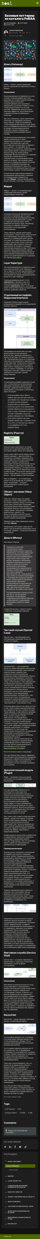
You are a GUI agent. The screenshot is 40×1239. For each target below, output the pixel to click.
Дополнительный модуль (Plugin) (19, 1211)
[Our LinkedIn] (10, 1147)
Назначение (13, 1170)
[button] (20, 74)
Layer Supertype (14, 1181)
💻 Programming (10, 23)
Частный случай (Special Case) (20, 1206)
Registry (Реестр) (15, 1192)
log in (15, 1131)
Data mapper (16, 258)
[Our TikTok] (26, 1147)
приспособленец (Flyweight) (14, 748)
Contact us (7, 1236)
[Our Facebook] (15, 1147)
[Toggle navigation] (37, 3)
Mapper (11, 1176)
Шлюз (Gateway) (14, 1161)
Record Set (12, 1223)
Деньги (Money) (14, 1201)
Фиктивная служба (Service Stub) (19, 1218)
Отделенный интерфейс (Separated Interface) (18, 1186)
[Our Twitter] (20, 1147)
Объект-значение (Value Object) (21, 1197)
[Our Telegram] (5, 1147)
